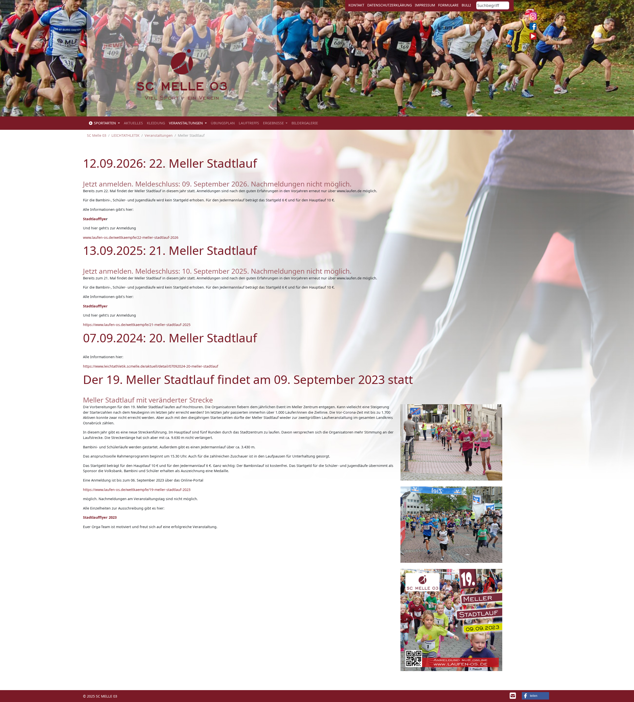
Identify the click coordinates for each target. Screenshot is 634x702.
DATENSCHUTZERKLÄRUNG (389, 5)
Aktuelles (133, 123)
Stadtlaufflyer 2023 (100, 517)
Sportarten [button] (105, 123)
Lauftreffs (249, 123)
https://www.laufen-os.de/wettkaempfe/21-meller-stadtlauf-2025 (136, 324)
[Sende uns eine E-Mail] (513, 697)
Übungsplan (223, 123)
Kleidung (156, 123)
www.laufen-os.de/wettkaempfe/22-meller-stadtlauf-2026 (130, 237)
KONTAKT (356, 5)
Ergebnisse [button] (274, 123)
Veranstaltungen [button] (186, 123)
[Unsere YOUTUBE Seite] (533, 36)
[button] (535, 696)
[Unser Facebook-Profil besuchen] (533, 26)
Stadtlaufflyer (95, 306)
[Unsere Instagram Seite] (533, 16)
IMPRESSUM (425, 5)
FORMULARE (448, 5)
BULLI (466, 5)
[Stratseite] (182, 74)
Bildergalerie (304, 123)
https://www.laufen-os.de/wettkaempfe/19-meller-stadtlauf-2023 (136, 489)
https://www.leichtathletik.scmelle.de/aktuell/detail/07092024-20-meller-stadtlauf (150, 366)
